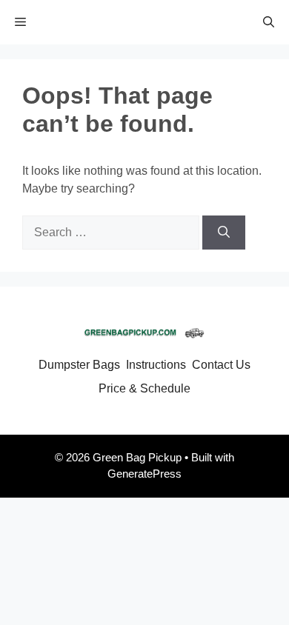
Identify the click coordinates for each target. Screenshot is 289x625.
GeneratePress (144, 473)
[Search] (223, 232)
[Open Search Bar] (268, 22)
